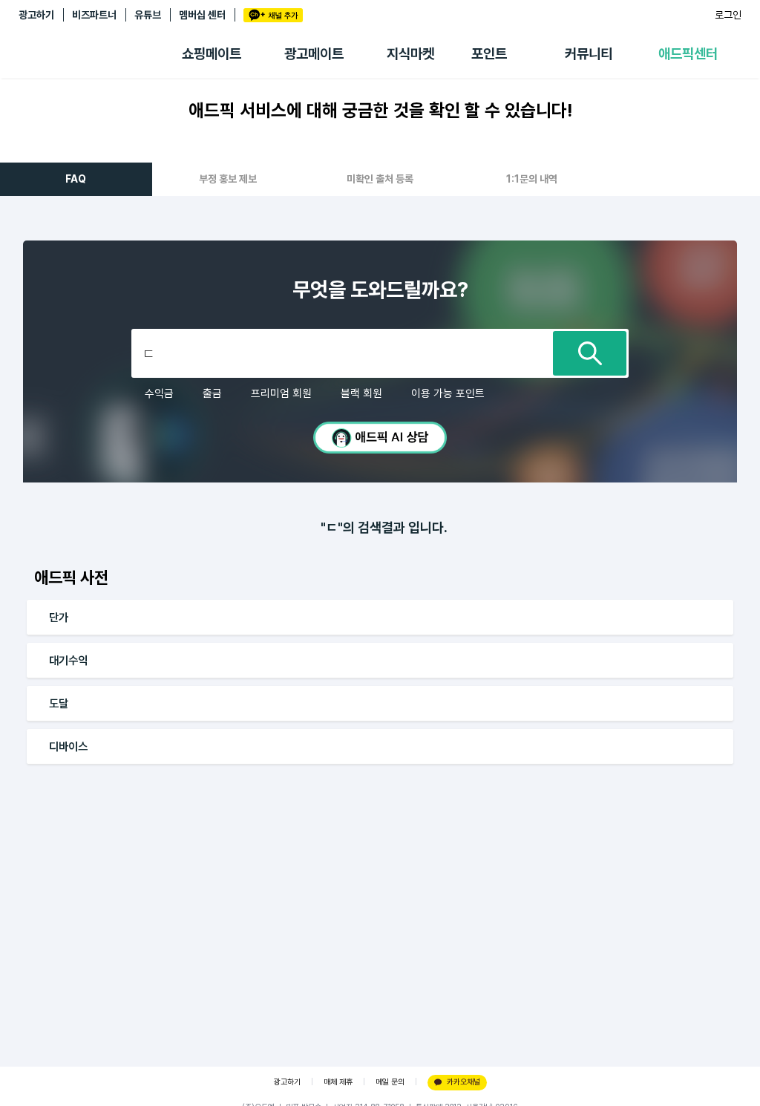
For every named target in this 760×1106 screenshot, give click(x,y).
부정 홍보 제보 (228, 179)
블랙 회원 (361, 393)
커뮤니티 (588, 53)
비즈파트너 (94, 15)
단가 (58, 617)
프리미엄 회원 (281, 393)
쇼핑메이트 (211, 53)
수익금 (159, 393)
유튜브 (147, 15)
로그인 (728, 15)
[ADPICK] (100, 54)
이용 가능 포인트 (448, 393)
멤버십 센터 (202, 15)
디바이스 (68, 746)
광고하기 (36, 15)
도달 (58, 703)
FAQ (75, 179)
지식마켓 (410, 53)
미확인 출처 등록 (380, 179)
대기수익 (68, 660)
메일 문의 (390, 1082)
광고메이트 (314, 53)
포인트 (489, 53)
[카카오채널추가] (273, 15)
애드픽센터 (688, 53)
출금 (212, 393)
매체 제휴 (338, 1082)
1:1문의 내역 (531, 179)
